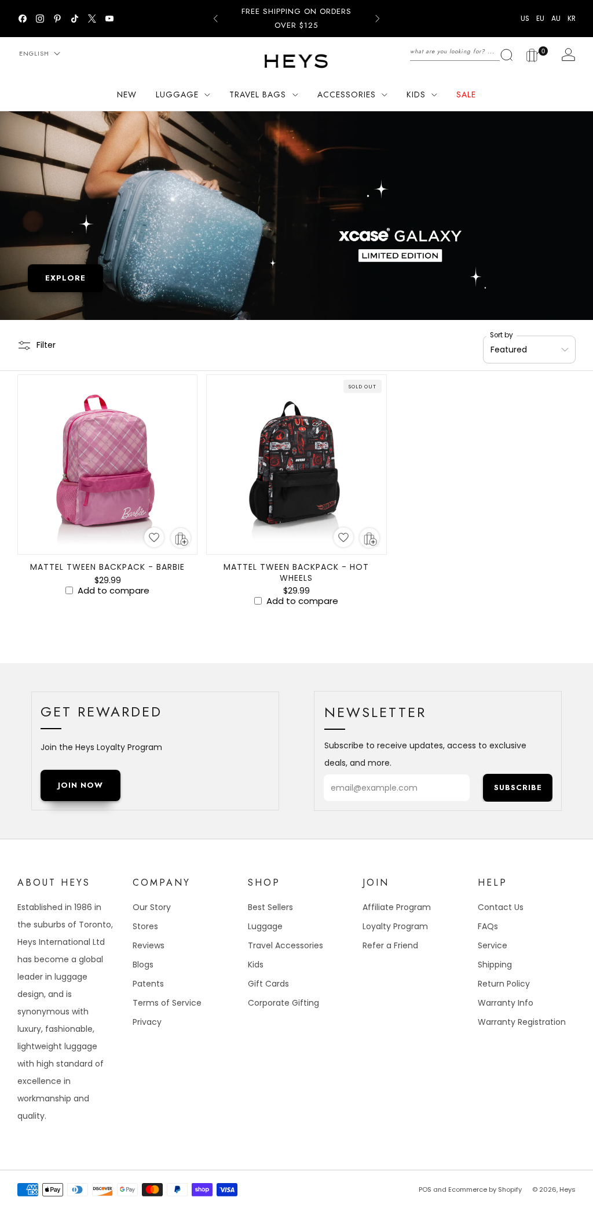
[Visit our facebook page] (22, 18)
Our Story (152, 907)
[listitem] (296, 18)
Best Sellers (270, 907)
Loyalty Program (395, 926)
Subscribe (518, 787)
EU (540, 18)
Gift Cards (268, 983)
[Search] (462, 51)
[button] (154, 537)
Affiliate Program (397, 907)
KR (572, 18)
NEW (127, 94)
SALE (466, 94)
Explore (65, 277)
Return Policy (504, 983)
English (34, 53)
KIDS (416, 94)
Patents (148, 983)
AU (556, 18)
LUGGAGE (177, 94)
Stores (145, 926)
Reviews (148, 945)
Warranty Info (505, 1003)
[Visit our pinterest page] (57, 18)
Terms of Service (167, 1003)
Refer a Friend (390, 945)
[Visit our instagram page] (40, 18)
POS (425, 1189)
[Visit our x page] (92, 18)
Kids (255, 964)
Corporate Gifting (283, 1003)
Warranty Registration (522, 1022)
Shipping (495, 964)
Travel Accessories (285, 945)
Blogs (143, 964)
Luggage (265, 926)
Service (492, 945)
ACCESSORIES (346, 94)
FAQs (488, 926)
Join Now (80, 785)
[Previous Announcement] (215, 18)
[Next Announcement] (377, 18)
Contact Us (501, 907)
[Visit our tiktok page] (74, 18)
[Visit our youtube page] (109, 18)
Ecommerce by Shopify (485, 1189)
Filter (46, 345)
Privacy (147, 1022)
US (525, 18)
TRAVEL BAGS (257, 94)
